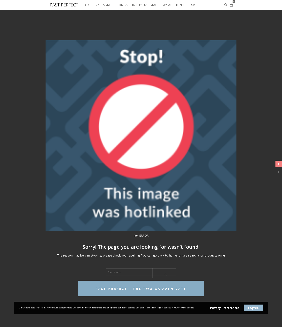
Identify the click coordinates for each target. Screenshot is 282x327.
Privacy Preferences (224, 308)
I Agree (253, 308)
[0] (231, 5)
